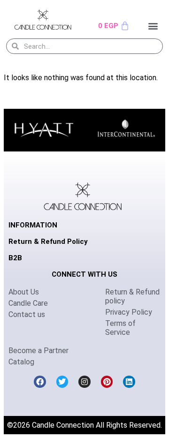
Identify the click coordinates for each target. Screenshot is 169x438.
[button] (153, 26)
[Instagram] (84, 382)
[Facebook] (40, 382)
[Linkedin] (129, 382)
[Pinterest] (107, 382)
